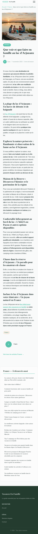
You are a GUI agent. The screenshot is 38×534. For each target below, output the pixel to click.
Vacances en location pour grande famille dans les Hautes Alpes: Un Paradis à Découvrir (18, 446)
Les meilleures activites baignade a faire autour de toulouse (18, 424)
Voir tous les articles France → (13, 354)
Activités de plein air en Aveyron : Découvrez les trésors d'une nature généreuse (18, 396)
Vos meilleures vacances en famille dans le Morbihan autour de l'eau (17, 474)
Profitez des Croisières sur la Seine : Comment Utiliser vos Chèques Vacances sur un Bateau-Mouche (18, 432)
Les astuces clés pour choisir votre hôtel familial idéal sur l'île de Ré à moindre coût (19, 379)
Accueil (4, 7)
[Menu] (34, 1)
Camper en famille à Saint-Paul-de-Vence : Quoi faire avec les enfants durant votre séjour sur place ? (19, 404)
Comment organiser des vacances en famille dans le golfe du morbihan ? (17, 461)
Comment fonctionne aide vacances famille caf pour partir (18, 390)
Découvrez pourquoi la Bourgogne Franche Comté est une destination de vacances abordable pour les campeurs (17, 454)
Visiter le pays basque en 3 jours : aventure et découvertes (18, 418)
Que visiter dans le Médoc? (12, 384)
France (10, 7)
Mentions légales (7, 518)
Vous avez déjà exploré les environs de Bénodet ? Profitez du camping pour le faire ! (19, 411)
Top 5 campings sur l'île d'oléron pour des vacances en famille (17, 440)
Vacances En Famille (11, 494)
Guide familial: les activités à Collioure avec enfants (17, 468)
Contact (4, 522)
